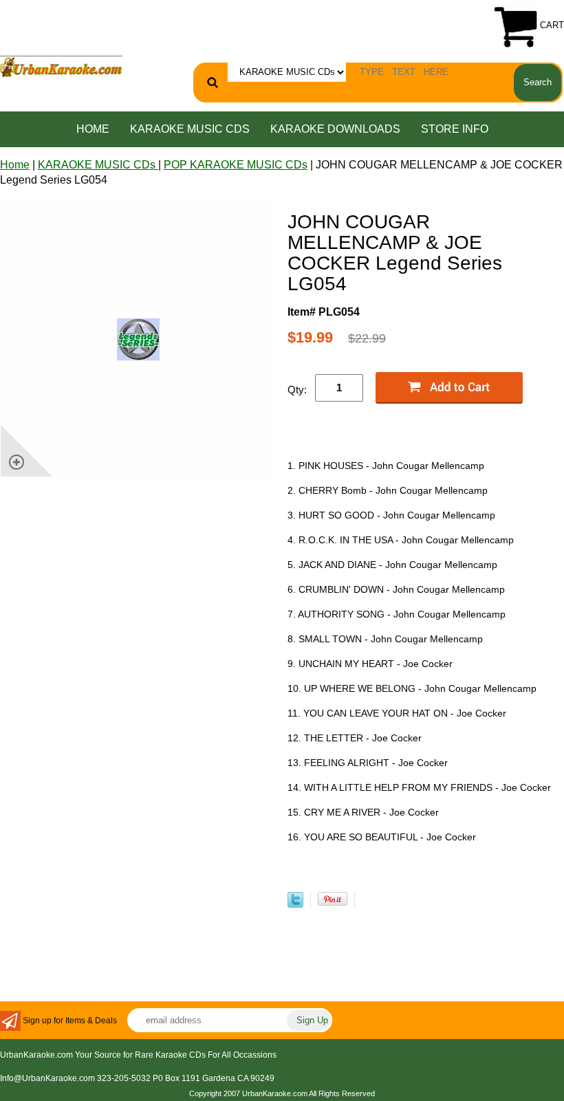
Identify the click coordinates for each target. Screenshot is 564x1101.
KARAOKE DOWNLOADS (335, 129)
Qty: (297, 389)
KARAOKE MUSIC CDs (190, 129)
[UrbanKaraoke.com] (61, 66)
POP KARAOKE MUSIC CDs (235, 165)
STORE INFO (454, 129)
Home (92, 129)
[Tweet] (295, 904)
